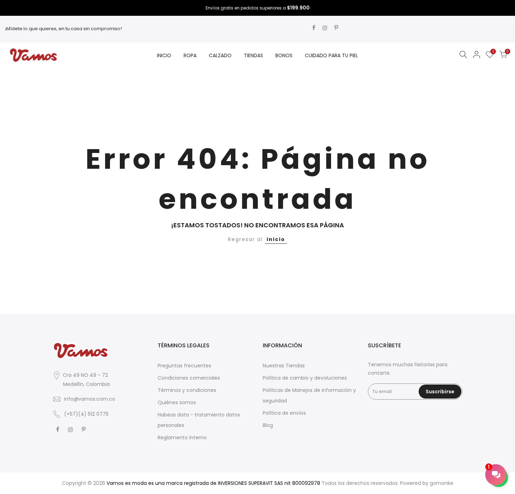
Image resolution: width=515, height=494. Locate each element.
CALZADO (220, 55)
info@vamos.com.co (89, 398)
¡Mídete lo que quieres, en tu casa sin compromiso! (63, 28)
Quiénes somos (177, 402)
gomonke (441, 483)
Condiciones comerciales (189, 377)
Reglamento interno (182, 437)
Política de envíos (284, 412)
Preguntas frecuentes (184, 365)
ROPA (190, 55)
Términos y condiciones (187, 390)
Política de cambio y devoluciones (305, 377)
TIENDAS (253, 55)
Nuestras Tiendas (284, 365)
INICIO (164, 55)
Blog (268, 425)
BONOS (284, 55)
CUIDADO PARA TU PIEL (331, 55)
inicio (276, 239)
